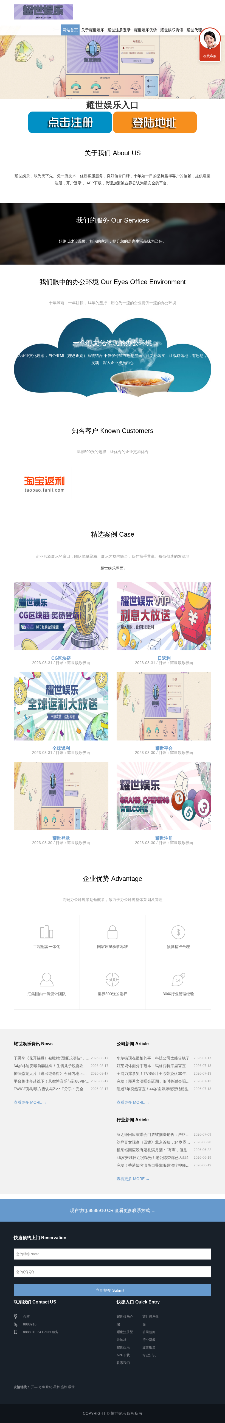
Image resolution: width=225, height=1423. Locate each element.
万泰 (41, 1387)
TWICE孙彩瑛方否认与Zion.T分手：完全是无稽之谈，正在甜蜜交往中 (51, 1089)
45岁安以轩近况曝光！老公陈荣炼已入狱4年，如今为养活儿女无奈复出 (154, 1157)
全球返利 (61, 748)
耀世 (71, 1387)
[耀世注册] (164, 796)
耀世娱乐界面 (111, 568)
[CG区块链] (61, 616)
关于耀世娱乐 (92, 30)
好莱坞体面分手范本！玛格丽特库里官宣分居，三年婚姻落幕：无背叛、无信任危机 (154, 1066)
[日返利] (164, 616)
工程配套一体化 (46, 946)
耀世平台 (164, 748)
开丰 (34, 1387)
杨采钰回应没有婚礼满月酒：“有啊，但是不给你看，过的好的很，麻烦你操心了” (154, 1150)
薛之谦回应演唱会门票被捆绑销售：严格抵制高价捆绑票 (154, 1134)
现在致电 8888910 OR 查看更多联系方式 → (112, 1210)
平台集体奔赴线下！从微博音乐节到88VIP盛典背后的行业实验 (51, 1081)
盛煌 (64, 1387)
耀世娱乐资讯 (171, 30)
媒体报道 (149, 1347)
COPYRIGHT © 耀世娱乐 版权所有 (112, 1413)
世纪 (49, 1387)
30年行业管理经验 (178, 994)
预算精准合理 (178, 946)
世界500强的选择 (112, 994)
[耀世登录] (61, 796)
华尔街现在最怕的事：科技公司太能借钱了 (153, 1058)
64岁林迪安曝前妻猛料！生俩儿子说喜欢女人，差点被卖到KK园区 (51, 1066)
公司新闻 (149, 1332)
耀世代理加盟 (198, 30)
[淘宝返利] (44, 483)
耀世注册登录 (119, 30)
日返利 (164, 658)
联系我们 (123, 1363)
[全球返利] (61, 706)
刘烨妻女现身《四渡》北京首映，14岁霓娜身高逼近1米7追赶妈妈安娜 (154, 1142)
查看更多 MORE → (30, 1102)
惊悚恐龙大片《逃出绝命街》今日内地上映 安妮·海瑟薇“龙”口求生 (51, 1073)
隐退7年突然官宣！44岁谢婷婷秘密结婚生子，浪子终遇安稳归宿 (154, 1089)
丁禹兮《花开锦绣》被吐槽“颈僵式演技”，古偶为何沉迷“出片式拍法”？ (51, 1058)
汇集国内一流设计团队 (46, 994)
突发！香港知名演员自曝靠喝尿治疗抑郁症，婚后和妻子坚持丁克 (154, 1165)
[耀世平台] (164, 706)
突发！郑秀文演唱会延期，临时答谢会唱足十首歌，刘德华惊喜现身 (154, 1081)
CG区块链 (61, 658)
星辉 (56, 1387)
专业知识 (149, 1355)
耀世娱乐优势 (145, 30)
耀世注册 (164, 838)
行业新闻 (149, 1340)
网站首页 (70, 30)
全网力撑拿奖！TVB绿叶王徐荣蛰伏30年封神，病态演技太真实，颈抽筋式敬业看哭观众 (154, 1073)
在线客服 (209, 56)
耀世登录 (61, 838)
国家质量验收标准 (112, 946)
